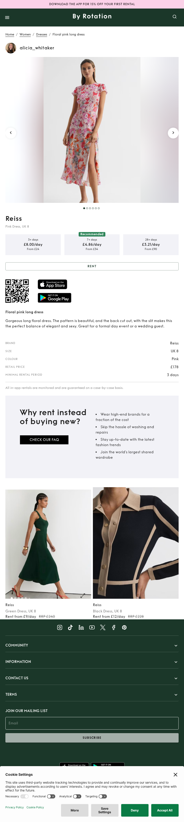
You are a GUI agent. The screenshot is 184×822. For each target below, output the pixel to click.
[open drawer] (7, 17)
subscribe (92, 738)
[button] (92, 645)
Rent (92, 266)
